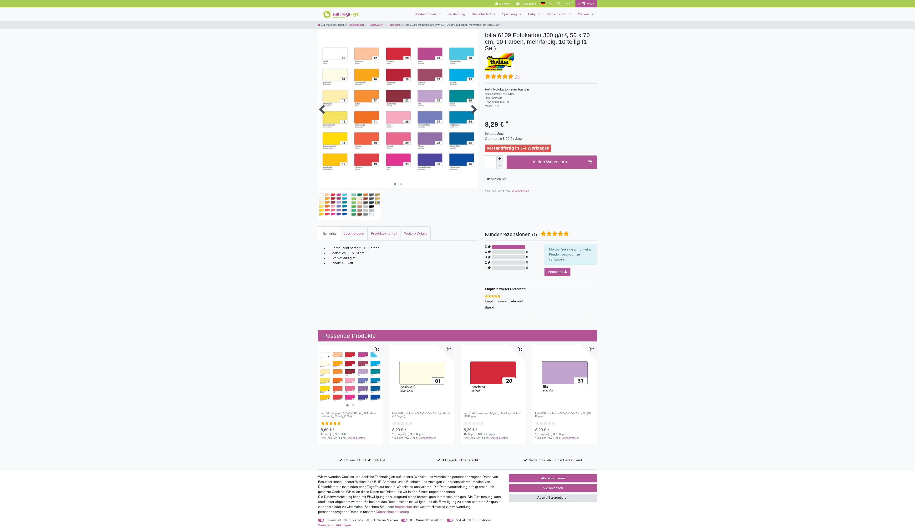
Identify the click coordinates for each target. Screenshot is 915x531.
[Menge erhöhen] (499, 158)
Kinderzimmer (426, 14)
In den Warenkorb (550, 162)
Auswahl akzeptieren (553, 497)
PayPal (459, 520)
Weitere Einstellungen (334, 525)
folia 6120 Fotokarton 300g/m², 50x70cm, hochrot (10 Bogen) (492, 414)
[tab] (329, 233)
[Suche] (559, 3)
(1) (517, 76)
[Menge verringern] (499, 165)
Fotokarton (394, 24)
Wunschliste (498, 179)
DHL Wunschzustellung (426, 520)
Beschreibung (353, 233)
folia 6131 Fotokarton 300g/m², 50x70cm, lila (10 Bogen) (563, 414)
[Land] (543, 3)
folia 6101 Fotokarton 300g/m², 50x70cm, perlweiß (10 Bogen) (421, 414)
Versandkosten (520, 191)
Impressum (403, 507)
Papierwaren (375, 24)
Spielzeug (510, 14)
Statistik (357, 520)
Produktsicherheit (384, 233)
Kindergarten (557, 14)
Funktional (483, 520)
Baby (532, 14)
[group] (350, 377)
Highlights (329, 233)
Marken (584, 14)
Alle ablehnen (553, 488)
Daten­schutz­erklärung (392, 512)
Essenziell (333, 520)
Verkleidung (456, 14)
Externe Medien (386, 520)
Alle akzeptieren (553, 478)
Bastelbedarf (482, 14)
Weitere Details (415, 233)
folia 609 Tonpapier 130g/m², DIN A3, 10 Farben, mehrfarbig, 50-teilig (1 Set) (348, 414)
